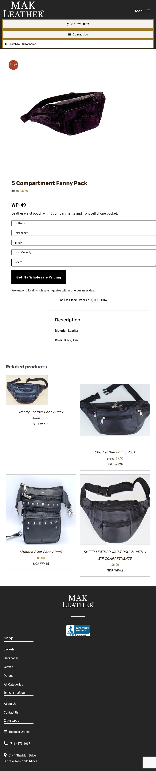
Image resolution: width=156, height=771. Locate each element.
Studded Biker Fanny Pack (41, 552)
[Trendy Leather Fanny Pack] (27, 390)
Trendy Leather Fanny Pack (41, 412)
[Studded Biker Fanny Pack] (41, 510)
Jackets (9, 649)
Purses (8, 676)
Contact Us (11, 712)
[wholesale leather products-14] (78, 113)
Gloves (8, 667)
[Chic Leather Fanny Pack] (115, 410)
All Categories (13, 684)
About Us (10, 704)
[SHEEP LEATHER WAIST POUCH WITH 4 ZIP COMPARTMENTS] (115, 510)
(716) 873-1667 (96, 300)
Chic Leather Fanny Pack (115, 452)
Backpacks (11, 658)
